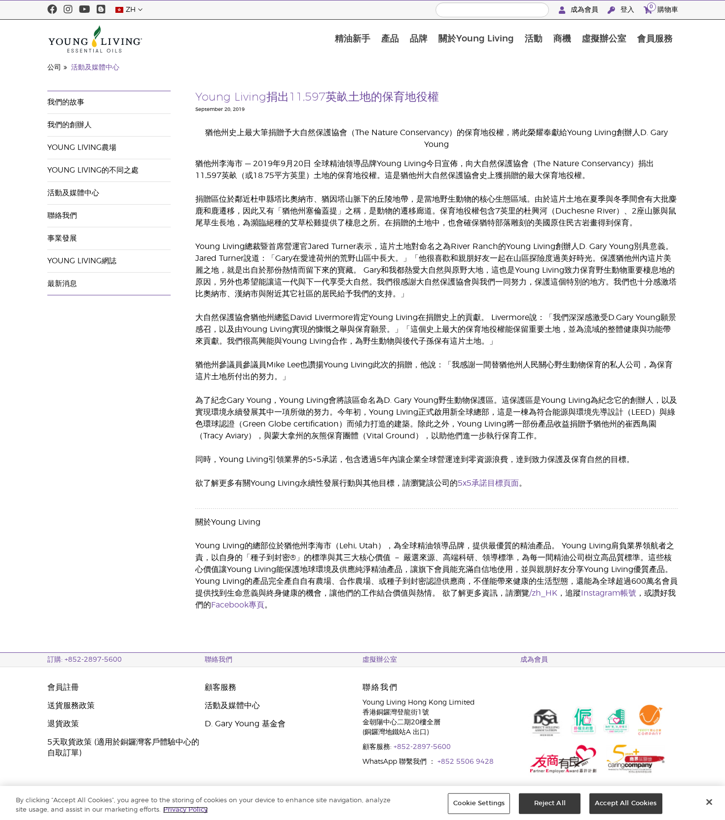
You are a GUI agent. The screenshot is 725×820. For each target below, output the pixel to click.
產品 (390, 39)
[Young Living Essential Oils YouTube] (84, 9)
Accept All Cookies (625, 803)
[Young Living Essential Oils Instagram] (68, 9)
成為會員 (584, 9)
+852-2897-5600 (422, 747)
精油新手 (352, 39)
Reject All (550, 803)
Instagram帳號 (608, 593)
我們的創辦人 (69, 125)
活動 (534, 39)
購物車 (664, 8)
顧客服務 (220, 687)
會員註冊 (63, 687)
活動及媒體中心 (95, 67)
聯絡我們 (62, 215)
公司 (54, 67)
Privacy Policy (185, 810)
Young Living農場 (81, 147)
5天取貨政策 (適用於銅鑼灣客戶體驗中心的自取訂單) (123, 747)
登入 (627, 9)
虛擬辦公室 (604, 39)
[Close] (709, 802)
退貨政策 (63, 724)
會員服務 (655, 39)
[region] (362, 803)
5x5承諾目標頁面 (488, 483)
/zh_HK (543, 593)
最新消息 (62, 283)
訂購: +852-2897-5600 (84, 659)
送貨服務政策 (71, 706)
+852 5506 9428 (465, 761)
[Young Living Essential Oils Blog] (101, 9)
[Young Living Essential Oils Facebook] (52, 9)
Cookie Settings (479, 803)
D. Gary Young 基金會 (245, 724)
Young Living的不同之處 (93, 170)
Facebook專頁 (237, 605)
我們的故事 (65, 102)
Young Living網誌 (81, 261)
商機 (562, 39)
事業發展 (62, 238)
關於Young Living (476, 39)
